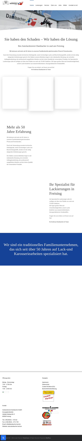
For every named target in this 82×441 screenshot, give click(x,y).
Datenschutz (45, 384)
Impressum (45, 382)
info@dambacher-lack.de (13, 424)
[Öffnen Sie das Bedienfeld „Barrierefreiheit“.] (3, 437)
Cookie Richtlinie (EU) (48, 386)
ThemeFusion (26, 438)
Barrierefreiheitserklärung (49, 388)
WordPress (48, 438)
